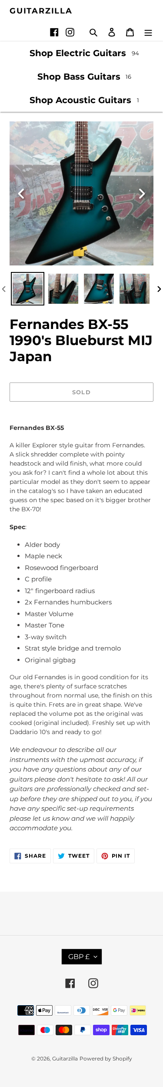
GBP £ (79, 957)
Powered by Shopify (106, 1058)
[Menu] (148, 32)
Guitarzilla (41, 11)
